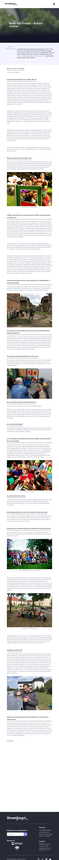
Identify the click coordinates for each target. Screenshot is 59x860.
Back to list (11, 740)
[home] (11, 3)
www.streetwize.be (44, 832)
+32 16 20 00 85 (43, 846)
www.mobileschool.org (45, 830)
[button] (54, 4)
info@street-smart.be (44, 844)
